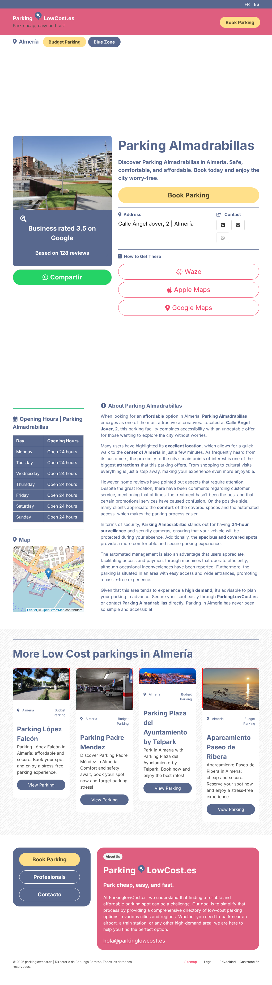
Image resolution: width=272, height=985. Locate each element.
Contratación (249, 962)
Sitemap (190, 962)
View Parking (41, 785)
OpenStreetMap (53, 609)
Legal (208, 962)
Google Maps (192, 308)
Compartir (66, 277)
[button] (48, 573)
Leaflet (32, 609)
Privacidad (227, 962)
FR (247, 4)
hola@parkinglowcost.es (134, 941)
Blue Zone (104, 42)
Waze (193, 271)
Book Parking (240, 22)
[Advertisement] (136, 92)
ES (256, 4)
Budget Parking (64, 42)
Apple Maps (192, 289)
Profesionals (49, 877)
